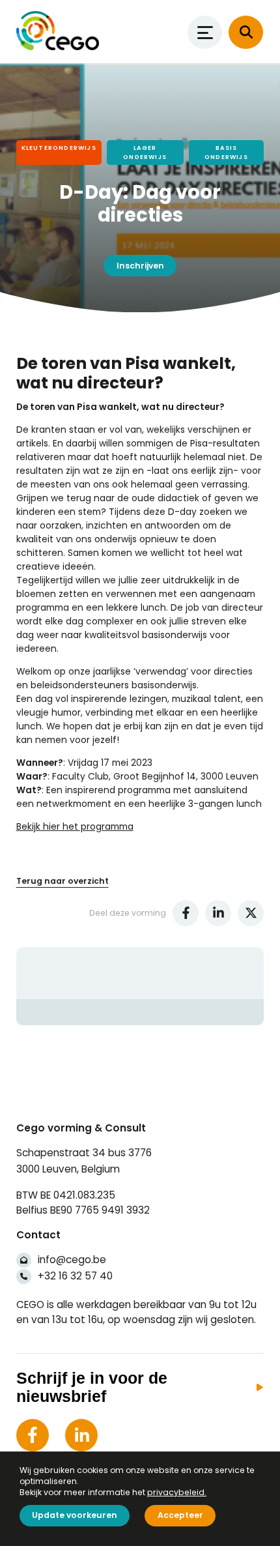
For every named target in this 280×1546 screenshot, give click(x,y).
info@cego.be (72, 1259)
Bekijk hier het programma (74, 826)
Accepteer (180, 1515)
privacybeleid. (176, 1492)
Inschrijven (140, 265)
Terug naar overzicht (62, 880)
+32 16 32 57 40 (75, 1276)
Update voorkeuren (74, 1515)
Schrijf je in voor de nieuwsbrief (91, 1387)
